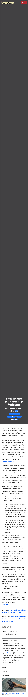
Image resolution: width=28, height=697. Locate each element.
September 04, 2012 (14, 409)
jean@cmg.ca (8, 605)
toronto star (14, 419)
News (16, 411)
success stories (11, 416)
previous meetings (8, 462)
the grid (19, 416)
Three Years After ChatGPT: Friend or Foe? (13, 693)
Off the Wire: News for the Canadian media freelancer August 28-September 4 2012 (14, 619)
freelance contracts (14, 414)
